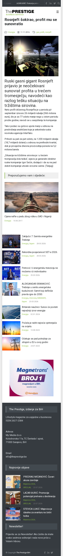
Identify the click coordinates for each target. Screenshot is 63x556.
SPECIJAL (27, 487)
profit (42, 32)
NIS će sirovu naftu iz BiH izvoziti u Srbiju (30, 216)
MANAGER (41, 298)
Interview (32, 298)
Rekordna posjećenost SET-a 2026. (40, 252)
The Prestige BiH (23, 552)
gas (37, 32)
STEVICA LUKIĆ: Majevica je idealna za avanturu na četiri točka (37, 512)
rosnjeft (48, 32)
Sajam (31, 244)
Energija (11, 32)
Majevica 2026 (29, 484)
